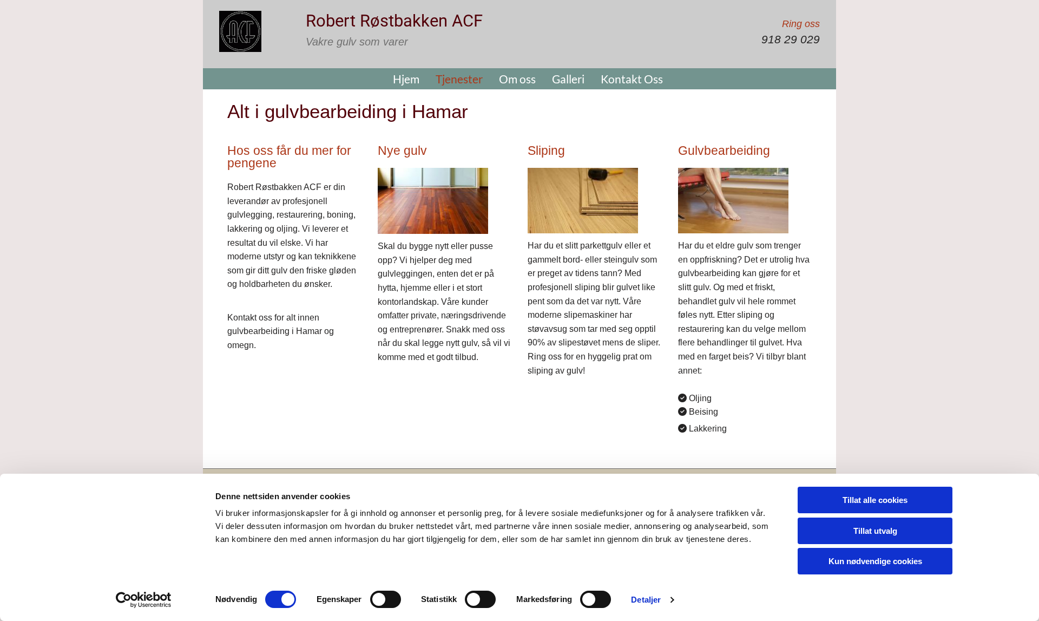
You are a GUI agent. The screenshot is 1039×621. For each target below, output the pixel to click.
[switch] (385, 599)
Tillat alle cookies (875, 500)
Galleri (568, 79)
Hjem (406, 79)
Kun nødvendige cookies (875, 561)
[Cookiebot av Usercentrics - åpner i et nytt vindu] (143, 600)
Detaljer (646, 599)
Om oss (517, 79)
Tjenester (459, 79)
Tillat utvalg (875, 530)
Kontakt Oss (632, 79)
